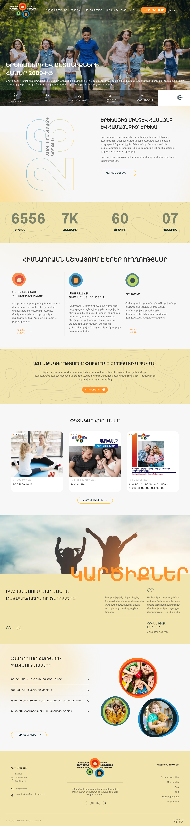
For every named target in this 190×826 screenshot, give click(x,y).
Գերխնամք (78, 484)
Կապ (132, 10)
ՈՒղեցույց (20, 434)
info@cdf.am (21, 788)
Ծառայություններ (56, 10)
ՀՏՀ (177, 792)
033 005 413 (20, 781)
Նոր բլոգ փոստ (22, 484)
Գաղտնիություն (170, 796)
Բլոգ (123, 10)
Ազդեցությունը (93, 10)
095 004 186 (21, 777)
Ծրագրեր (75, 10)
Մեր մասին (112, 10)
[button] (179, 97)
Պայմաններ (173, 801)
